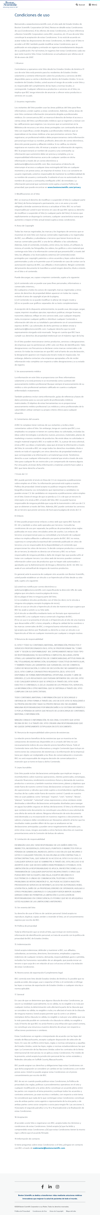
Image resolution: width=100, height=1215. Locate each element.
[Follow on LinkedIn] (50, 1186)
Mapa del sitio (71, 1211)
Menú (94, 4)
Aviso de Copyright (56, 1211)
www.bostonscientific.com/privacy (64, 187)
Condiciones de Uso (40, 1211)
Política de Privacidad (22, 1211)
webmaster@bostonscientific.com (49, 1148)
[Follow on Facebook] (42, 1186)
